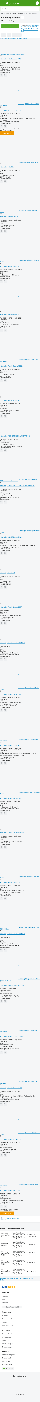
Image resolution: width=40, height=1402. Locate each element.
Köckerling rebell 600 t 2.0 (9, 217)
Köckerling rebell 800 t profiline (10, 537)
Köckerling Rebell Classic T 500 (5, 1262)
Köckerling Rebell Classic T (5, 1235)
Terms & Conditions (8, 1334)
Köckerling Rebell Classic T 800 (11, 1088)
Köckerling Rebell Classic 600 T (11, 745)
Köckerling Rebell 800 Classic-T (11, 1190)
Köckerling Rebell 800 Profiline (10, 798)
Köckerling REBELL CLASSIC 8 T (11, 110)
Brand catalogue (7, 1347)
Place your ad (7, 133)
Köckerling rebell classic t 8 (9, 315)
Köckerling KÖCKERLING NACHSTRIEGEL (15, 436)
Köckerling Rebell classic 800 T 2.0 (12, 643)
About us (5, 1296)
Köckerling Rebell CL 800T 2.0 (10, 1139)
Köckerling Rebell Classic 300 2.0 (11, 366)
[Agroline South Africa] (12, 3)
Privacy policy (6, 1337)
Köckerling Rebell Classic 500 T (11, 607)
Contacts (5, 1302)
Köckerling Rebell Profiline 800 (5, 1271)
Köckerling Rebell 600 (7, 573)
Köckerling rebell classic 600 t (10, 400)
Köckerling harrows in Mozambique (11, 1278)
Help (3, 1299)
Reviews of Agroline (8, 1343)
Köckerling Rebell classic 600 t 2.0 (12, 833)
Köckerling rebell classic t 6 (9, 266)
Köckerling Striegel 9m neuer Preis (12, 985)
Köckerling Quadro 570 (4, 1244)
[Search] (37, 9)
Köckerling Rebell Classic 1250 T (11, 1036)
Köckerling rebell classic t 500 (10, 59)
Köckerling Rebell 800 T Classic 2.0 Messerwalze (17, 486)
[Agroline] (2, 13)
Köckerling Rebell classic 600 (10, 694)
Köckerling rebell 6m (7, 167)
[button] (37, 3)
